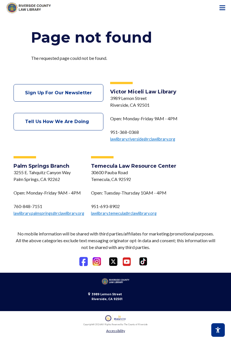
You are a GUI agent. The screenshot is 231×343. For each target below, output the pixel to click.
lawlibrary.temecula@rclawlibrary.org (124, 213)
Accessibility (115, 331)
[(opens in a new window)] (83, 261)
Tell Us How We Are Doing (58, 121)
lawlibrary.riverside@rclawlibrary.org (142, 139)
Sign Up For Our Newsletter (58, 92)
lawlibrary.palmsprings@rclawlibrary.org (49, 213)
